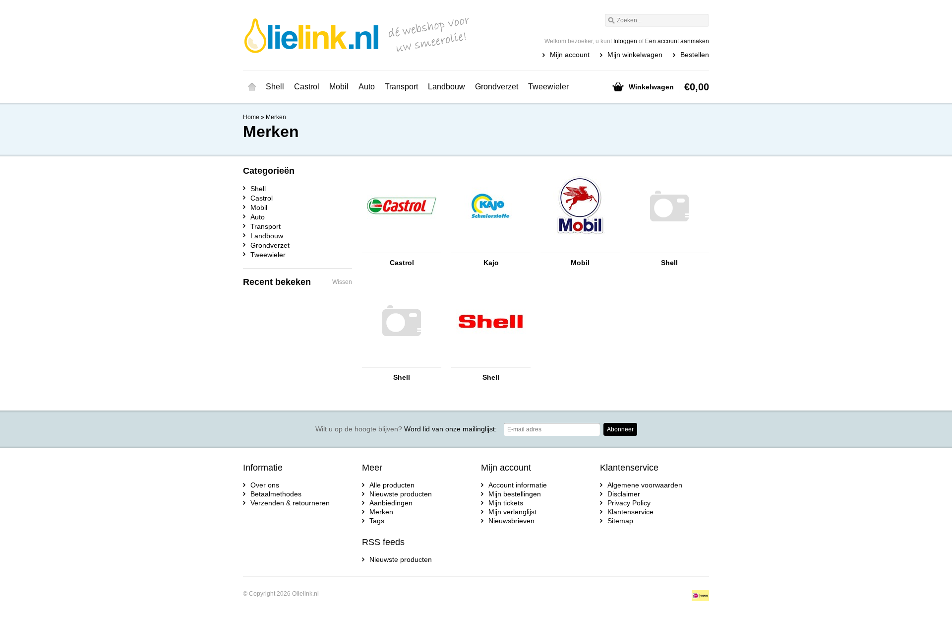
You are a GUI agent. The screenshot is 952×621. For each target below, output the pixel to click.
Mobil (339, 86)
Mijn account (570, 55)
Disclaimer (623, 494)
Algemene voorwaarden (644, 485)
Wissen (342, 281)
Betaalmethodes (275, 494)
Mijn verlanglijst (512, 512)
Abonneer (620, 429)
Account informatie (517, 485)
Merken (276, 117)
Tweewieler (548, 86)
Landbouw (446, 86)
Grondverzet (496, 86)
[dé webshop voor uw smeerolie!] (359, 35)
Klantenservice (630, 512)
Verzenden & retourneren (290, 503)
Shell (275, 86)
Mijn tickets (505, 503)
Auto (366, 86)
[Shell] (669, 248)
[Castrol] (401, 248)
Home (252, 87)
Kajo (491, 263)
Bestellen (694, 55)
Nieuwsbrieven (511, 521)
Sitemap (620, 521)
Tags (376, 521)
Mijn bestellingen (514, 494)
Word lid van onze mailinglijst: (406, 429)
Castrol (306, 86)
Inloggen (625, 41)
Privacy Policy (629, 503)
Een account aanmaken (677, 41)
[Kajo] (491, 248)
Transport (401, 86)
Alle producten (392, 485)
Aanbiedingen (391, 503)
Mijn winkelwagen (634, 55)
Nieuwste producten (400, 494)
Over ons (264, 485)
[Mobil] (580, 248)
